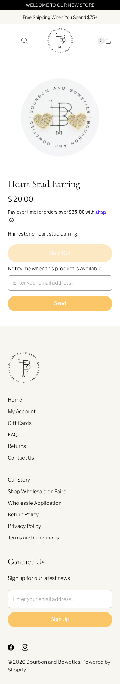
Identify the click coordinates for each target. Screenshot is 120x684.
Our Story (19, 480)
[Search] (24, 40)
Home (15, 400)
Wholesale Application (34, 503)
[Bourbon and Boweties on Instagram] (29, 647)
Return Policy (23, 515)
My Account (22, 411)
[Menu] (11, 40)
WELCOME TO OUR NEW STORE (60, 5)
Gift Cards (20, 423)
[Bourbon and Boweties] (60, 40)
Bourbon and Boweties (53, 662)
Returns (17, 446)
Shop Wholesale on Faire (37, 491)
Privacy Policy (24, 526)
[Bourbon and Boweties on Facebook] (15, 647)
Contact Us (21, 458)
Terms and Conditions (33, 538)
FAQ (13, 435)
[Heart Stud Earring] (60, 117)
